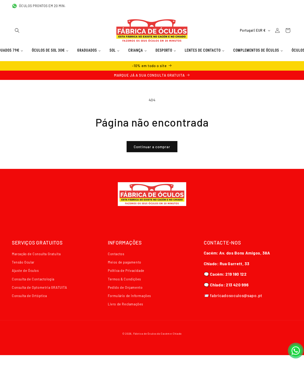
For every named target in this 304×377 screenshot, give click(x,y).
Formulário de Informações (129, 296)
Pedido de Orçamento (125, 287)
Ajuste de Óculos (25, 271)
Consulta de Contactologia (33, 279)
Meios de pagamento (124, 262)
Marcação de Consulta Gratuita (36, 254)
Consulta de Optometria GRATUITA (39, 287)
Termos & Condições (124, 279)
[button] (17, 30)
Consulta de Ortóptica (29, 296)
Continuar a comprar (152, 147)
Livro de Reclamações (125, 304)
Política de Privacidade (126, 271)
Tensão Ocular (23, 262)
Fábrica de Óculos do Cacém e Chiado (157, 333)
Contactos (116, 254)
